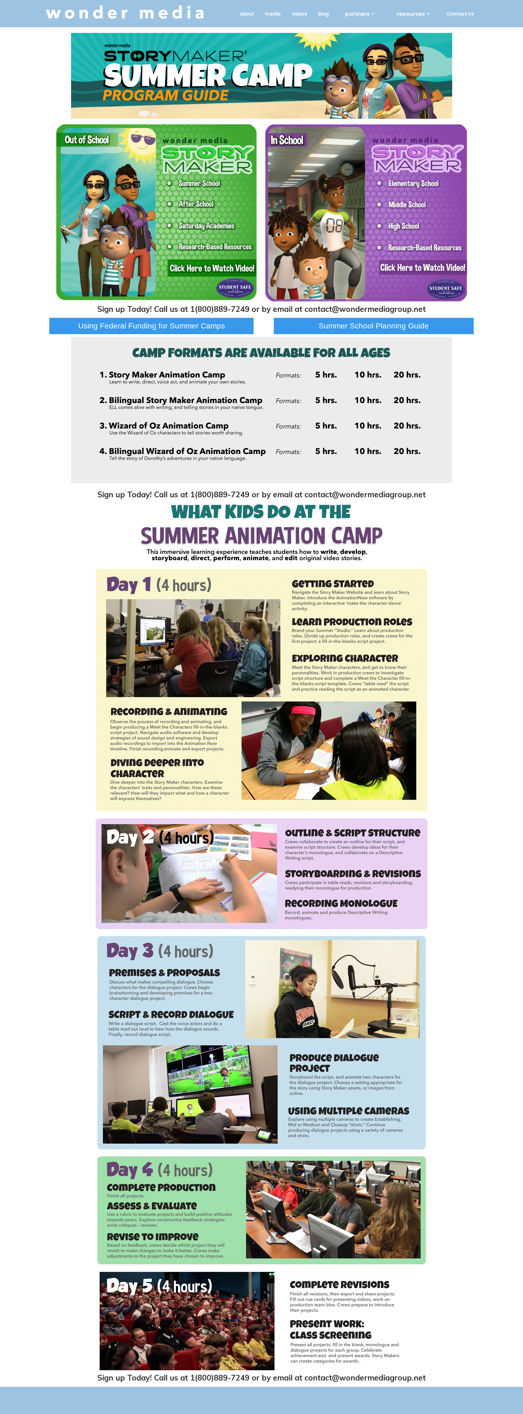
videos (299, 14)
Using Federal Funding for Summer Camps (151, 326)
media (273, 14)
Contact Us (460, 14)
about (247, 14)
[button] (360, 14)
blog (323, 14)
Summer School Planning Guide (374, 326)
